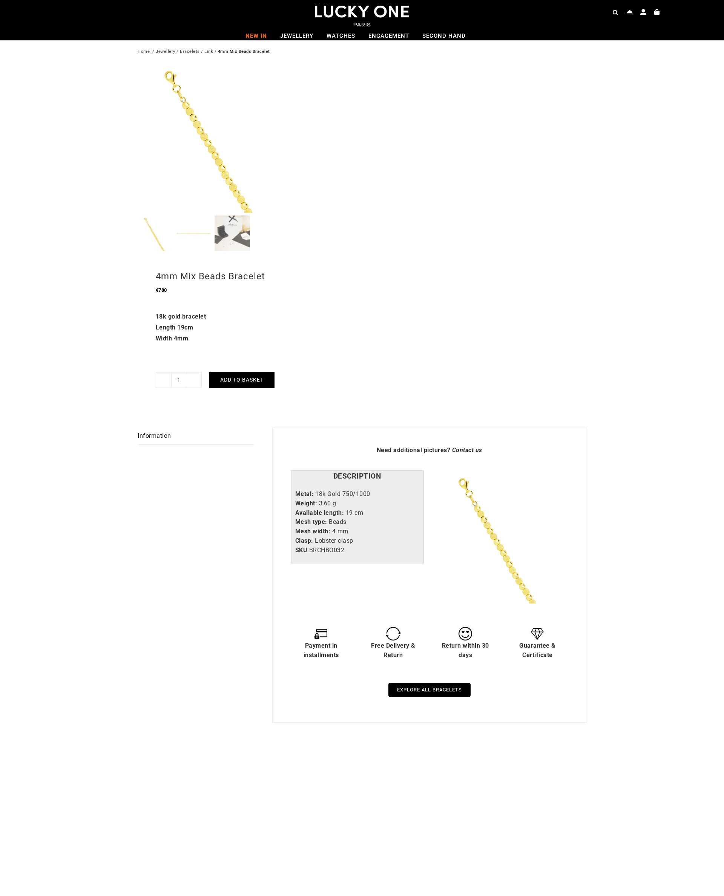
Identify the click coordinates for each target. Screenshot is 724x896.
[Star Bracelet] (460, 768)
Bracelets (190, 51)
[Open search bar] (615, 12)
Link (208, 51)
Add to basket (242, 380)
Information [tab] (154, 435)
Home (144, 51)
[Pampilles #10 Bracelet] (235, 768)
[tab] (357, 476)
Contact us (467, 450)
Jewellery (165, 51)
